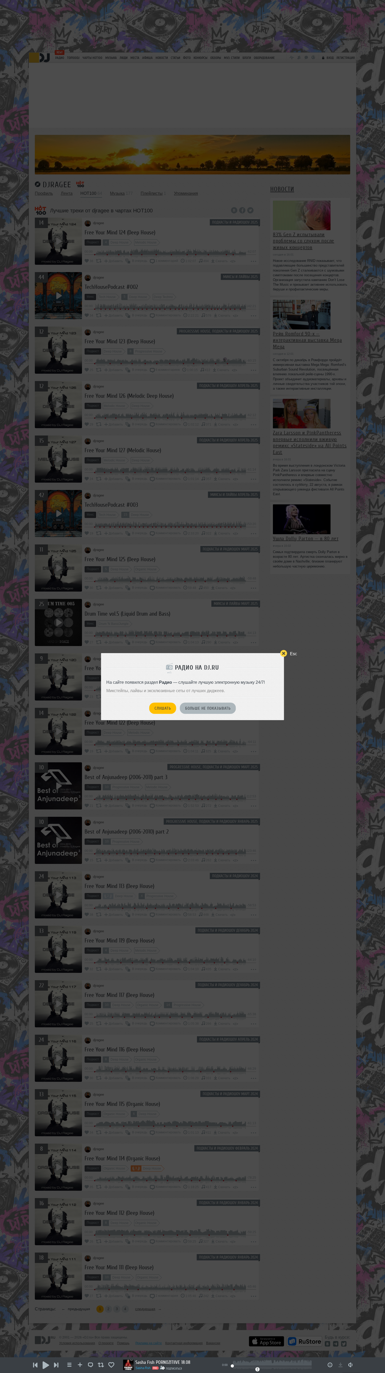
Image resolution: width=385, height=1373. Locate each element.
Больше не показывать (208, 708)
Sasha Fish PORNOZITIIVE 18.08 (162, 1362)
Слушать (163, 708)
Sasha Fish (142, 1368)
